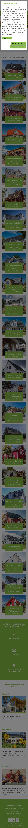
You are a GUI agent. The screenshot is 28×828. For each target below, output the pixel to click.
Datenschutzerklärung (13, 32)
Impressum (9, 34)
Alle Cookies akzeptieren (18, 47)
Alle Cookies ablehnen (18, 43)
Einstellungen (6, 38)
